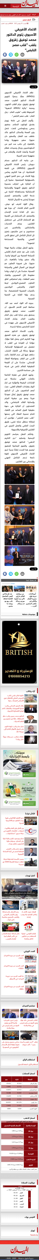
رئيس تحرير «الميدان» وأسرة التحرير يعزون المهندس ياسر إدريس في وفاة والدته (10, 1023)
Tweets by (34, 1234)
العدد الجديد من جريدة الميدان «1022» (14, 967)
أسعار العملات (28, 1073)
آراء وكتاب (30, 691)
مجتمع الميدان (28, 1005)
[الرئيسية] (16, 6)
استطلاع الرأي (29, 1059)
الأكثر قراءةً (30, 813)
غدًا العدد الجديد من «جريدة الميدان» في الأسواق (15, 977)
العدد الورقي (29, 951)
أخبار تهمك (30, 875)
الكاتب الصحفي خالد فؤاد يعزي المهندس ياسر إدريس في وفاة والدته (29, 1022)
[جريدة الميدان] (19, 653)
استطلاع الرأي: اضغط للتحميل (28, 1064)
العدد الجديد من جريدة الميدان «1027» (14, 956)
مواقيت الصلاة (28, 1182)
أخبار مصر (27, 19)
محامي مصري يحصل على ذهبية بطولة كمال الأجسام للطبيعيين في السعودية (11, 1044)
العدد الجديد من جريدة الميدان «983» (14, 987)
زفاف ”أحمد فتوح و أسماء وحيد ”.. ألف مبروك (29, 1043)
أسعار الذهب (29, 1118)
